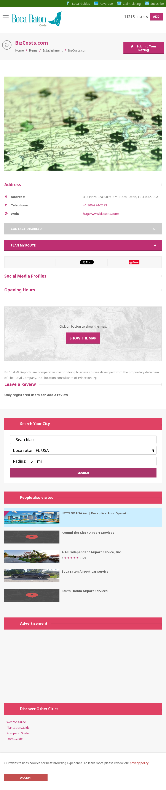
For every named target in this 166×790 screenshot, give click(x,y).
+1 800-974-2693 (95, 205)
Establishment (53, 50)
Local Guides (81, 4)
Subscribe (157, 4)
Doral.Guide (14, 739)
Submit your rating (146, 48)
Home (19, 50)
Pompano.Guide (17, 733)
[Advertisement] (83, 664)
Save (136, 262)
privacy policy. (139, 763)
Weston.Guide (16, 722)
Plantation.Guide (18, 728)
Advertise (106, 4)
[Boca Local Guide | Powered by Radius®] (36, 25)
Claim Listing (132, 4)
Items (33, 50)
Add (156, 16)
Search (22, 439)
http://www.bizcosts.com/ (101, 214)
